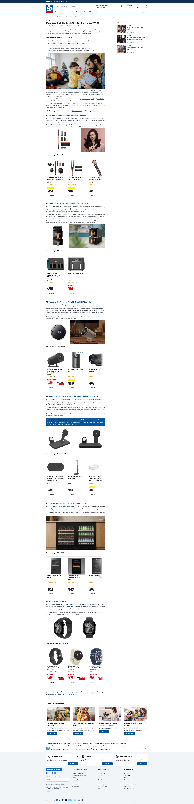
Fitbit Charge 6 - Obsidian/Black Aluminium (55, 667)
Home (47, 16)
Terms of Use (145, 801)
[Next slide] (101, 178)
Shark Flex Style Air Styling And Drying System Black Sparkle (55, 179)
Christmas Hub (77, 111)
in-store (60, 694)
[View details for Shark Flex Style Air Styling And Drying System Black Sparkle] (55, 168)
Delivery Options (128, 775)
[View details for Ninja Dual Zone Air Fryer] (76, 264)
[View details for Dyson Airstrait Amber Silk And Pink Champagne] (76, 168)
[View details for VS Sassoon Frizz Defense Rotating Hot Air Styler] (97, 168)
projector (66, 305)
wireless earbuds (79, 399)
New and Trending (102, 777)
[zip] (66, 800)
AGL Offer (100, 782)
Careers (100, 775)
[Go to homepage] (49, 9)
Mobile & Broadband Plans (79, 775)
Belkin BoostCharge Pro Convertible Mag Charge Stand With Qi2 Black (96, 478)
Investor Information (103, 786)
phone (65, 399)
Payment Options (76, 780)
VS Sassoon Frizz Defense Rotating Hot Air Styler (96, 178)
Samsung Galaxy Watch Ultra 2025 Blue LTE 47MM (97, 667)
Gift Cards (75, 782)
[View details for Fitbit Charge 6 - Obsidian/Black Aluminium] (55, 656)
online (66, 694)
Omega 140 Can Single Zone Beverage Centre (67, 503)
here (66, 1)
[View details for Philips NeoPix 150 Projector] (97, 360)
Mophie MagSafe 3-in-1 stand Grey (75, 477)
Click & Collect (127, 777)
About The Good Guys (104, 769)
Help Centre (127, 773)
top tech (82, 99)
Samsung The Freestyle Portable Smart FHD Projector (70, 302)
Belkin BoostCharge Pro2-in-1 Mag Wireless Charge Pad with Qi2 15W (55, 478)
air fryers (85, 693)
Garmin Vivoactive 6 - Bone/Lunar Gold (75, 667)
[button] (58, 729)
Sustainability (101, 784)
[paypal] (70, 800)
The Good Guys (102, 773)
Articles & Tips (75, 786)
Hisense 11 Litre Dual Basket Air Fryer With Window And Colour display (53, 276)
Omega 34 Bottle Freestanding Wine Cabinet (74, 577)
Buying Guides (75, 784)
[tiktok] (52, 773)
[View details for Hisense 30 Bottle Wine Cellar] (55, 566)
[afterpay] (74, 800)
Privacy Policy (56, 788)
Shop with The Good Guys (79, 769)
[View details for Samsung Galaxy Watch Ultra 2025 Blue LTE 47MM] (97, 656)
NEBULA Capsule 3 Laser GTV (75, 370)
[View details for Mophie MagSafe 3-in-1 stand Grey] (76, 467)
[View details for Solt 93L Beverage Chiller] (97, 566)
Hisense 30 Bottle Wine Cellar (54, 576)
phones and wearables (68, 693)
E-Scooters (79, 693)
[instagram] (49, 773)
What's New (52, 16)
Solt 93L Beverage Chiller (96, 575)
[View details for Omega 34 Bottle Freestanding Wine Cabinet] (76, 566)
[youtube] (55, 773)
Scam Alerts (126, 786)
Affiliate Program (102, 788)
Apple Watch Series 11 (58, 601)
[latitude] (79, 800)
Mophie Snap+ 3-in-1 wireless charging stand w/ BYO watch (73, 396)
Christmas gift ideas (88, 92)
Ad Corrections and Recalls (130, 784)
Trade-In (100, 780)
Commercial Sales (128, 788)
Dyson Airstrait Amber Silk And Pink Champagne (69, 115)
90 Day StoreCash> (77, 777)
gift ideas (53, 691)
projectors (93, 693)
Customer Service (128, 769)
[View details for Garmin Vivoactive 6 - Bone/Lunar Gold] (76, 656)
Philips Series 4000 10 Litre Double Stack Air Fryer (69, 203)
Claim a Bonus (127, 780)
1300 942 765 (100, 7)
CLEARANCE (124, 12)
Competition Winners (129, 782)
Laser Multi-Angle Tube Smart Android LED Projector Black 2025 (54, 371)
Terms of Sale (137, 801)
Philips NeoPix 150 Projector (94, 370)
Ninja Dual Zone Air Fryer (76, 273)
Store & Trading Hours (77, 773)
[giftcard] (82, 800)
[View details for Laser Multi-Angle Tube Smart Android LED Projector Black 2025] (55, 360)
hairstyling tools (89, 99)
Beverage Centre (63, 506)
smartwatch (70, 399)
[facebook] (47, 773)
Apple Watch (71, 604)
